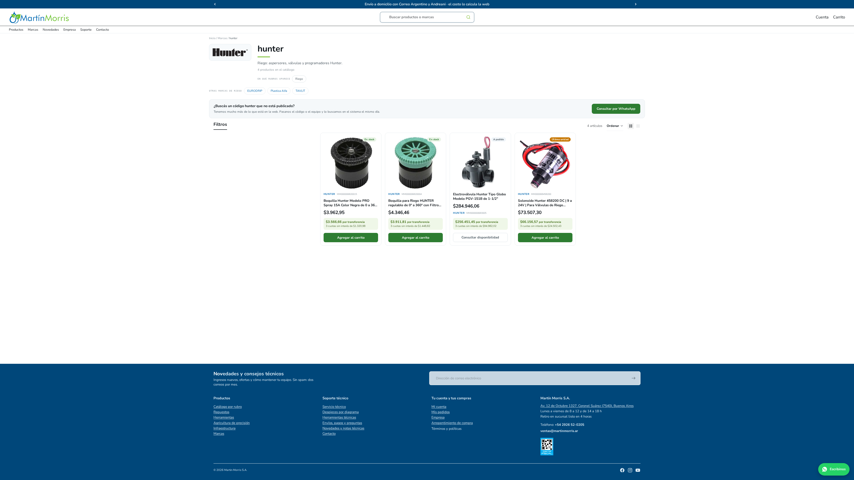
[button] (615, 126)
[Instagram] (630, 470)
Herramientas (224, 417)
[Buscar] (468, 17)
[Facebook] (622, 470)
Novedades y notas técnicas (343, 428)
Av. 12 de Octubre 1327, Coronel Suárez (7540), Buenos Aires (587, 406)
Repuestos (221, 412)
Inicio (212, 38)
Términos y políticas (446, 428)
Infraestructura (225, 428)
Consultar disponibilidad (480, 237)
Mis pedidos (440, 412)
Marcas (222, 38)
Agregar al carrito (351, 237)
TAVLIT (300, 91)
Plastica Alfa (279, 91)
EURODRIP (254, 91)
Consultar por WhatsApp (616, 108)
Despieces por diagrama (340, 412)
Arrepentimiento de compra (452, 423)
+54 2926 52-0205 (569, 424)
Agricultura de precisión (232, 423)
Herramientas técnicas (339, 417)
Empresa (438, 417)
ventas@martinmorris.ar (559, 431)
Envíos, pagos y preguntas (342, 423)
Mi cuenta (438, 406)
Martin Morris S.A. (235, 470)
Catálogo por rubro (228, 406)
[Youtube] (637, 470)
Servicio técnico (334, 406)
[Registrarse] (633, 378)
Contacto (329, 433)
